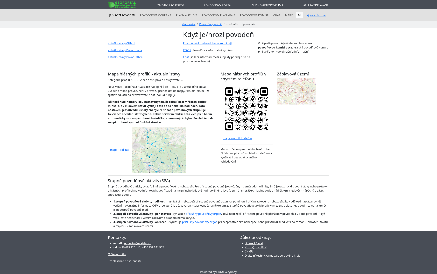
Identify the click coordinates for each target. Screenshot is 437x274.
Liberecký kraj (254, 243)
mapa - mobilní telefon (237, 138)
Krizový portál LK (255, 247)
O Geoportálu (117, 254)
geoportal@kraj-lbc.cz (137, 243)
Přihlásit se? (318, 15)
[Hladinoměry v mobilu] (247, 108)
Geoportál (188, 24)
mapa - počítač (119, 150)
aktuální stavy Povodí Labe (125, 50)
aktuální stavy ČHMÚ (121, 43)
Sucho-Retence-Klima (267, 5)
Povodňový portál (218, 5)
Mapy (289, 15)
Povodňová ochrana (155, 15)
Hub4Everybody (226, 272)
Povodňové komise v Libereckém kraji (207, 43)
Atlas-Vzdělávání (315, 5)
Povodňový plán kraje (218, 15)
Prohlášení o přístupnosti (124, 261)
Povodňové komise (254, 15)
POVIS (187, 50)
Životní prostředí (170, 5)
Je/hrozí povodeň (122, 15)
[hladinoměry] (159, 149)
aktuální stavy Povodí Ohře (125, 57)
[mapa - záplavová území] (296, 91)
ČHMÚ (249, 251)
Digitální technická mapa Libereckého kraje (272, 255)
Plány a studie (186, 15)
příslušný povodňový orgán (203, 214)
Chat (276, 15)
